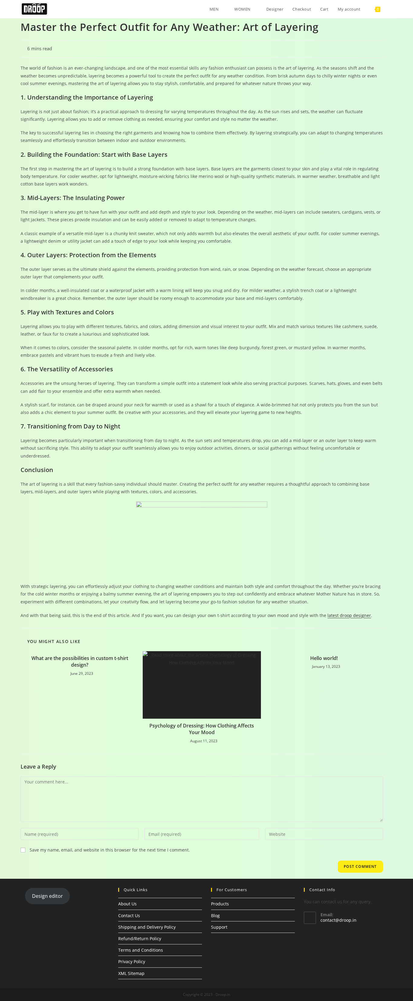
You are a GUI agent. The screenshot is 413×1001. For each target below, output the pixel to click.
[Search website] (391, 9)
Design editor (47, 896)
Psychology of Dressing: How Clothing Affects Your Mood (201, 729)
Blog (215, 915)
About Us (127, 904)
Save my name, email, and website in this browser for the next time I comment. (110, 850)
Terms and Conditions (140, 950)
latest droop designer (349, 615)
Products (220, 904)
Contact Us (129, 915)
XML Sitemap (131, 973)
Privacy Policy (131, 961)
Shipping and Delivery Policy (147, 927)
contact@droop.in (338, 920)
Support (219, 927)
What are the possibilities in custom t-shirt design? (79, 661)
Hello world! (324, 658)
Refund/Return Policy (139, 938)
